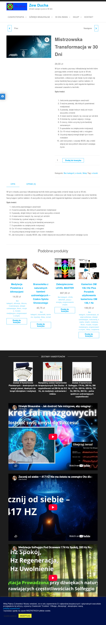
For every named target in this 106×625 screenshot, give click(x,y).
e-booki (78, 173)
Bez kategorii (69, 173)
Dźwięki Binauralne (39, 17)
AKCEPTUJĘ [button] (25, 616)
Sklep (76, 17)
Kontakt (88, 17)
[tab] (14, 184)
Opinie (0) (31, 184)
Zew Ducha (38, 5)
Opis (13, 184)
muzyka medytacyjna (13, 312)
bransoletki (42, 314)
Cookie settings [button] (10, 616)
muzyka (88, 324)
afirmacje (17, 303)
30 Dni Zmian (61, 17)
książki (87, 322)
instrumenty (93, 319)
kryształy (37, 317)
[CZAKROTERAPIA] (96, 28)
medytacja (94, 322)
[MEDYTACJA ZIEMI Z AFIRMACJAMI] (10, 28)
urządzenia (95, 329)
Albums (23, 303)
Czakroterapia (16, 17)
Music (19, 308)
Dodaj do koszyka (73, 160)
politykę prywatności (11, 608)
